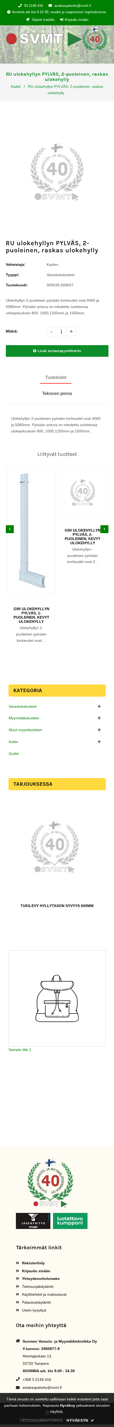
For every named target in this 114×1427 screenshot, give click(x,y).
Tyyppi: (12, 275)
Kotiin (13, 742)
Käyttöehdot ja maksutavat (44, 1294)
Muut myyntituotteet (25, 730)
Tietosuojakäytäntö (37, 1286)
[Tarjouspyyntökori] (65, 54)
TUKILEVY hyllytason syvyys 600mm (57, 906)
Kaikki (16, 86)
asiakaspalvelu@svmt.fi (72, 6)
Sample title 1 (19, 1050)
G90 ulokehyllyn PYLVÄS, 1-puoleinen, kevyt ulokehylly (31, 615)
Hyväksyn (80, 1420)
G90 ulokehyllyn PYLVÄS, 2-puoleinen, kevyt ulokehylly (82, 536)
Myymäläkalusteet (24, 718)
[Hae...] (57, 52)
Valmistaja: (15, 264)
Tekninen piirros (57, 393)
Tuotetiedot (55, 377)
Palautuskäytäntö (36, 1302)
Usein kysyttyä (33, 1310)
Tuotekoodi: (17, 285)
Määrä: (12, 331)
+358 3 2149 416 (37, 1379)
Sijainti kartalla (42, 20)
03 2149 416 (33, 6)
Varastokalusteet (23, 706)
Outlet (14, 753)
